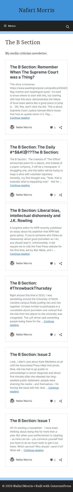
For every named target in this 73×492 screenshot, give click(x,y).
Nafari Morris (36, 10)
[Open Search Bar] (67, 27)
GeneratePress (60, 486)
